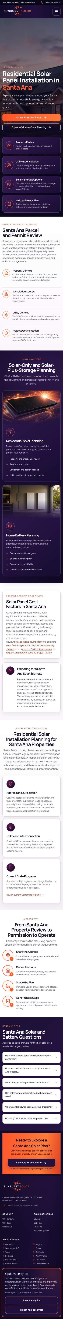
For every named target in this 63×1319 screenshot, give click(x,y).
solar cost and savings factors (30, 641)
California (40, 1252)
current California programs (37, 649)
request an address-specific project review (29, 652)
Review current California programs (23, 894)
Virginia (39, 1244)
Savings (37, 1219)
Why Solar (6, 1223)
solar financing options (18, 645)
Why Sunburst (8, 1219)
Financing (38, 1227)
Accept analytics (31, 1300)
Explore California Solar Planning (29, 127)
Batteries (38, 1223)
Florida (38, 1248)
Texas (7, 1252)
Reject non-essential (31, 1309)
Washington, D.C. (12, 1248)
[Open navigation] (56, 12)
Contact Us (7, 1227)
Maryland (9, 1244)
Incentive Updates (41, 1231)
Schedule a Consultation (29, 117)
